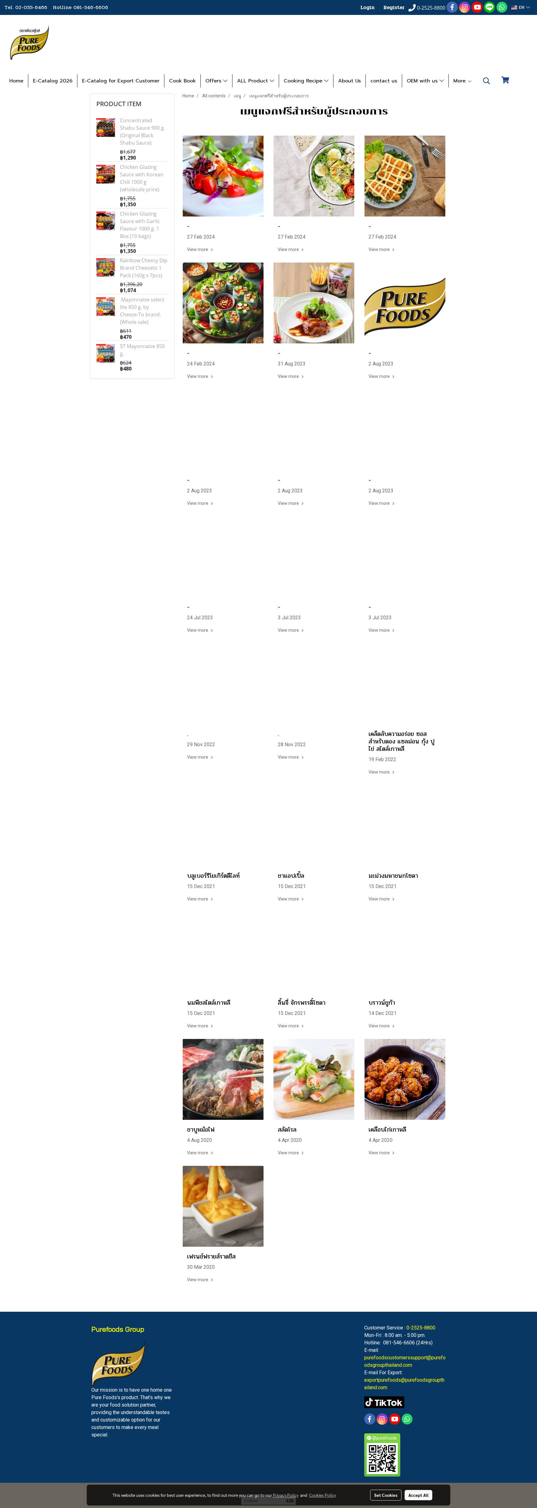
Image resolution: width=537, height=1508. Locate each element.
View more (198, 249)
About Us (349, 81)
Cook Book (182, 81)
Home (16, 81)
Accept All (418, 1495)
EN (521, 7)
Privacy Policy (285, 1495)
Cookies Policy (322, 1495)
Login (367, 7)
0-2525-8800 (420, 1328)
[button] (486, 81)
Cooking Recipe (304, 81)
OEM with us (423, 81)
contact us (383, 81)
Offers (214, 81)
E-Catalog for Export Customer (120, 81)
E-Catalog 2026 (52, 81)
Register (394, 7)
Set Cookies (385, 1495)
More (460, 81)
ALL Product (253, 81)
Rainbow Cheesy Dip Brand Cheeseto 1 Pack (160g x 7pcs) (144, 268)
